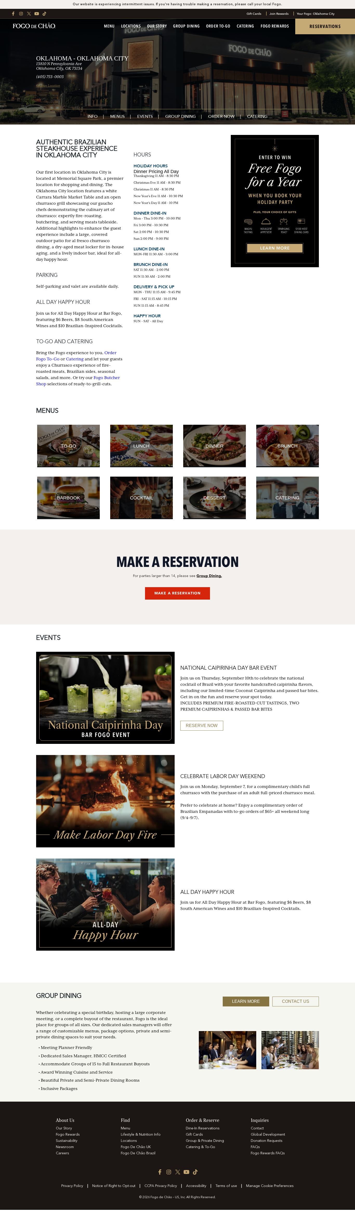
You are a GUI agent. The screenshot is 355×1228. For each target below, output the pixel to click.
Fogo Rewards (275, 26)
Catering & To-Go (200, 1147)
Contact (257, 1128)
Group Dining (186, 26)
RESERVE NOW (202, 725)
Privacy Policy (72, 1186)
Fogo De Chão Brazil (138, 1153)
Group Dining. (209, 576)
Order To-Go (218, 26)
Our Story (157, 26)
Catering (245, 26)
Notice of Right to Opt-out (113, 1186)
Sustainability (66, 1141)
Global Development (268, 1134)
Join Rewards (278, 14)
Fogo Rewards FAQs (268, 1153)
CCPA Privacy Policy (160, 1186)
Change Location (48, 85)
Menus (117, 116)
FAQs (255, 1147)
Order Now (221, 116)
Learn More (246, 1001)
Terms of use (226, 1186)
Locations (131, 26)
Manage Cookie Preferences (270, 1186)
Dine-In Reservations (203, 1128)
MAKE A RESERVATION (177, 593)
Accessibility (196, 1186)
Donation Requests (266, 1141)
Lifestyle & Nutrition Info (141, 1134)
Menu (109, 26)
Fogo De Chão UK (136, 1147)
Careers (62, 1153)
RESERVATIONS (325, 26)
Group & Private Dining (205, 1141)
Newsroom (65, 1147)
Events (145, 116)
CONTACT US (295, 1001)
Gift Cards (254, 14)
